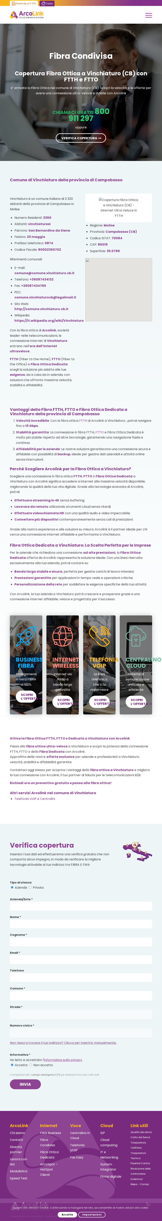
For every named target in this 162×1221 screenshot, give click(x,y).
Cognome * (18, 935)
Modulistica (18, 1171)
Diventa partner (16, 1149)
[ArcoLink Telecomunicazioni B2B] (27, 15)
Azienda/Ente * (21, 899)
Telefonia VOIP (77, 1148)
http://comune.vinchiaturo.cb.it (41, 309)
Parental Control (140, 1163)
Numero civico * (22, 1025)
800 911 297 (89, 114)
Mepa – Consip (140, 1184)
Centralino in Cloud (80, 1135)
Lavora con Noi (18, 1162)
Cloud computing (108, 1142)
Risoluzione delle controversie (141, 1171)
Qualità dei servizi (141, 1132)
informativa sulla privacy (63, 1060)
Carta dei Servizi (140, 1137)
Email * (15, 953)
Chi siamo (17, 1133)
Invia (25, 1084)
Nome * (15, 917)
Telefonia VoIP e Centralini (34, 799)
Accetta (67, 1214)
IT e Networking (109, 1154)
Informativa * (20, 1055)
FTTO (99, 432)
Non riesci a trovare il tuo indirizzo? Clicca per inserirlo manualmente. (63, 1043)
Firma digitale (110, 1176)
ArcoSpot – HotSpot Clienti (49, 1169)
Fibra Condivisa (47, 1142)
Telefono (17, 970)
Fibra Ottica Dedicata (49, 1154)
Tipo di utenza (20, 882)
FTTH (83, 420)
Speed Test (18, 1178)
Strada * (16, 1007)
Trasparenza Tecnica (138, 1155)
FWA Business (50, 1133)
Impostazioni (92, 1214)
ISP (102, 1133)
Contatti (16, 1140)
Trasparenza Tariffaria (138, 1145)
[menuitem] (146, 15)
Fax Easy (76, 1157)
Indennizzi (137, 1179)
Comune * (17, 988)
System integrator (108, 1167)
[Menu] (146, 15)
